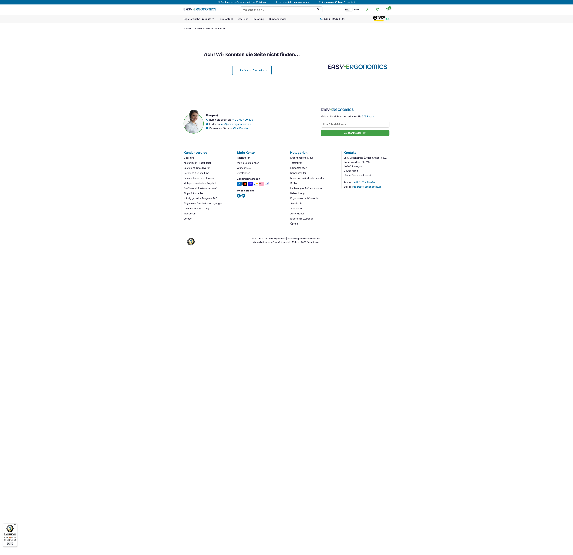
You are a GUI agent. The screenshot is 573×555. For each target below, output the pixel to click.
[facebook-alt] (239, 196)
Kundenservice (277, 18)
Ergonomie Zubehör (301, 218)
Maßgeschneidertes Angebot (200, 183)
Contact (188, 218)
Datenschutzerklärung (196, 208)
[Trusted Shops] (191, 245)
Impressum (190, 213)
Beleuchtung (297, 193)
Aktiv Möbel (297, 213)
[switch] (10, 543)
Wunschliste (244, 167)
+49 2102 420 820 (332, 19)
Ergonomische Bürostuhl (304, 198)
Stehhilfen (296, 208)
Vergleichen (243, 172)
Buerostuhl (226, 18)
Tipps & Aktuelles (193, 193)
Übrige (294, 223)
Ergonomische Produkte (197, 18)
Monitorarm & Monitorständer (307, 178)
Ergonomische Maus (302, 157)
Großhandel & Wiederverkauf (200, 188)
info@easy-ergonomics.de (236, 124)
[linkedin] (243, 196)
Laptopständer (298, 167)
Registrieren (243, 157)
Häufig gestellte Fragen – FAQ (200, 198)
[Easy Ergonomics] (200, 9)
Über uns (243, 18)
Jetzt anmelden (355, 133)
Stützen (294, 183)
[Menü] (15, 525)
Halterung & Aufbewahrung (306, 188)
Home (188, 28)
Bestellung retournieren (197, 167)
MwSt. (356, 10)
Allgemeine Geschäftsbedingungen (203, 203)
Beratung (259, 18)
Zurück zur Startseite (252, 70)
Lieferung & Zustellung (196, 172)
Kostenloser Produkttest (197, 162)
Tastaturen (296, 162)
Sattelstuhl (296, 203)
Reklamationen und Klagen (199, 178)
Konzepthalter (298, 172)
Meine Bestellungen (248, 162)
